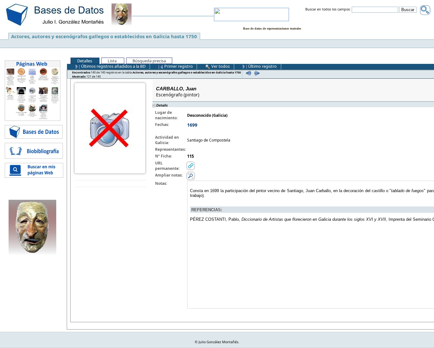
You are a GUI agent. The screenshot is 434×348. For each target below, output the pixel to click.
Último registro (262, 66)
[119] (247, 73)
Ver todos (220, 66)
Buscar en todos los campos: (328, 9)
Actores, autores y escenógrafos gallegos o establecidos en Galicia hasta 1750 (104, 36)
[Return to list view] (110, 183)
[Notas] (190, 175)
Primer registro (178, 66)
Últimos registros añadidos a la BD (113, 66)
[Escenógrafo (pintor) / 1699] (110, 127)
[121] (256, 73)
